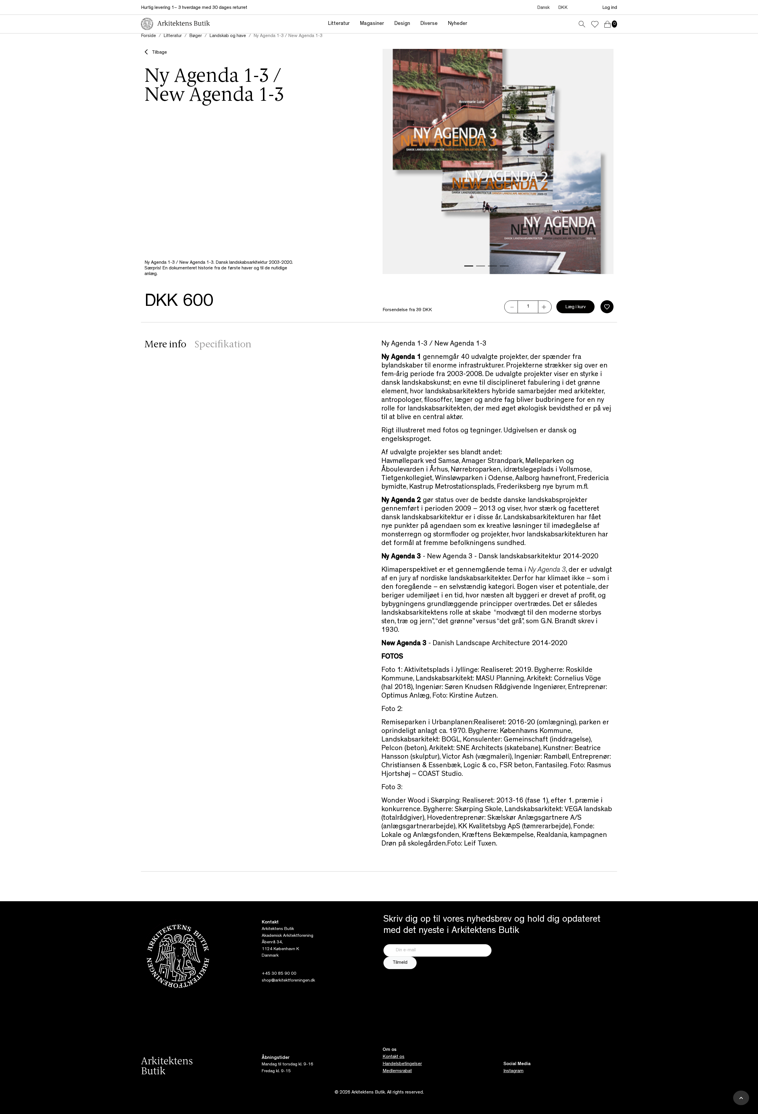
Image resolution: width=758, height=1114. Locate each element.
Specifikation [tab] (223, 345)
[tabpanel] (497, 594)
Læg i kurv (575, 307)
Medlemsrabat (397, 1071)
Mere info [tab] (165, 345)
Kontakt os (393, 1057)
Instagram (513, 1071)
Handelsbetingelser (402, 1064)
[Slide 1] (468, 266)
